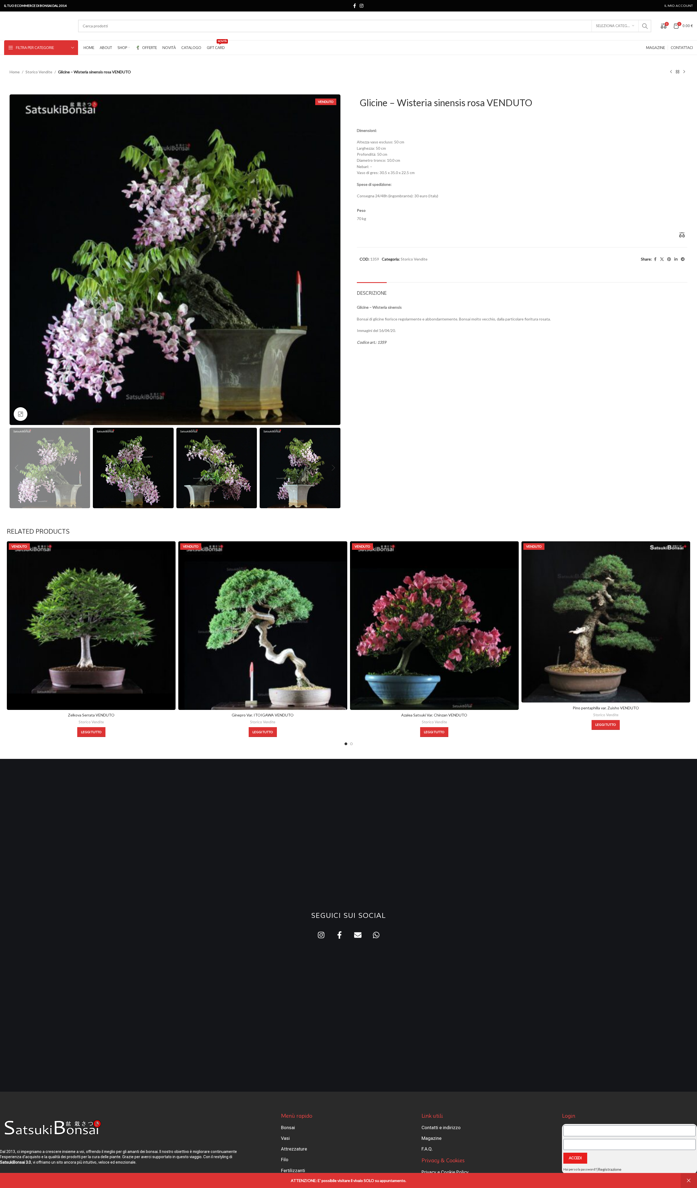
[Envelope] (358, 935)
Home (15, 72)
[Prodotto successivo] (684, 72)
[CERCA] (645, 26)
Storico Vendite (38, 72)
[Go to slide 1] (346, 743)
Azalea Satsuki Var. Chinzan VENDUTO (434, 715)
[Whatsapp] (376, 935)
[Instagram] (321, 935)
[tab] (372, 290)
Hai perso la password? (579, 1169)
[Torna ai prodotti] (677, 72)
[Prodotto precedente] (671, 72)
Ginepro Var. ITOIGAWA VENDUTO (263, 715)
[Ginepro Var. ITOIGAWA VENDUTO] (262, 625)
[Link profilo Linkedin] (676, 259)
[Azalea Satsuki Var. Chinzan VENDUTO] (434, 625)
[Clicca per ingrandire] (20, 414)
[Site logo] (38, 25)
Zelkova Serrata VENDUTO (91, 715)
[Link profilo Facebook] (354, 6)
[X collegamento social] (662, 259)
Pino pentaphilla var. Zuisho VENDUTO (606, 708)
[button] (16, 468)
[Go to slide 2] (351, 743)
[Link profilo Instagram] (361, 6)
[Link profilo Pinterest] (669, 259)
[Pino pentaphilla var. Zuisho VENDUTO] (605, 622)
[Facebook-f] (339, 935)
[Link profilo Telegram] (682, 259)
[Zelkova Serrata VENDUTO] (91, 625)
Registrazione (609, 1169)
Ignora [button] (689, 1180)
